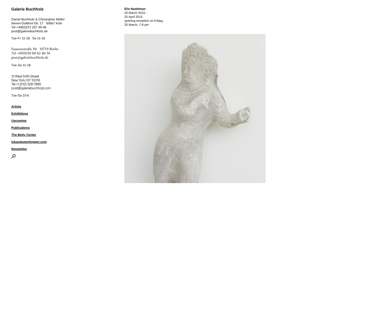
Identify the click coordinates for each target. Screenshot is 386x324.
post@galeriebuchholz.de (29, 31)
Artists (16, 106)
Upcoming (19, 121)
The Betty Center (23, 135)
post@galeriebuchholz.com (31, 87)
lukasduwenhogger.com (29, 142)
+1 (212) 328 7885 (33, 83)
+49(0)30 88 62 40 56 (33, 53)
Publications (20, 128)
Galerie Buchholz (27, 9)
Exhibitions (19, 113)
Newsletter (19, 149)
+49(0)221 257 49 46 (31, 27)
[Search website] (13, 157)
